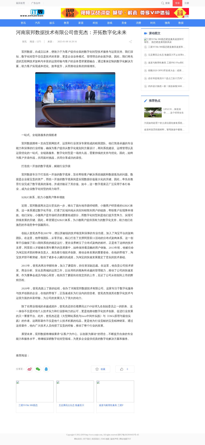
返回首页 (20, 3)
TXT (129, 439)
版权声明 (114, 439)
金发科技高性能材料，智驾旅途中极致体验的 (165, 129)
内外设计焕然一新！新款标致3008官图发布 (167, 86)
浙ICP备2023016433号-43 (128, 435)
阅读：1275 (35, 41)
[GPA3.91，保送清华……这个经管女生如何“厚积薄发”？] (153, 112)
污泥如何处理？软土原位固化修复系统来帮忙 (165, 123)
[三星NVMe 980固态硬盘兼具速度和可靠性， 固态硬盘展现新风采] (165, 41)
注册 (186, 3)
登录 (177, 3)
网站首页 (78, 439)
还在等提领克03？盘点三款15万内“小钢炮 (167, 78)
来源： (51, 41)
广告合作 (35, 3)
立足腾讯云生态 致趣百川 (71, 405)
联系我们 (96, 439)
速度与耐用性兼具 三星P (111, 405)
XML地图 (105, 439)
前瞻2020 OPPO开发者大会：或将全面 (167, 70)
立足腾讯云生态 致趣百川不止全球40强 (167, 55)
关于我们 (87, 439)
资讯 (24, 41)
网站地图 (123, 439)
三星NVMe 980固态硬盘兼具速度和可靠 (167, 47)
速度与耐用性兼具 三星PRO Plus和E (166, 63)
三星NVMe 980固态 (28, 405)
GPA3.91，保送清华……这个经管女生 (174, 111)
